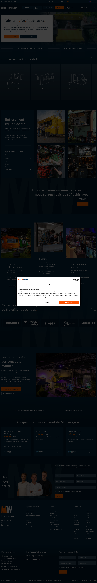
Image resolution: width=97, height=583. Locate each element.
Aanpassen (47, 302)
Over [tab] (70, 284)
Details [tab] (48, 284)
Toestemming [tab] (27, 284)
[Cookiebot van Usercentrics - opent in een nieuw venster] (72, 280)
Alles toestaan (68, 302)
